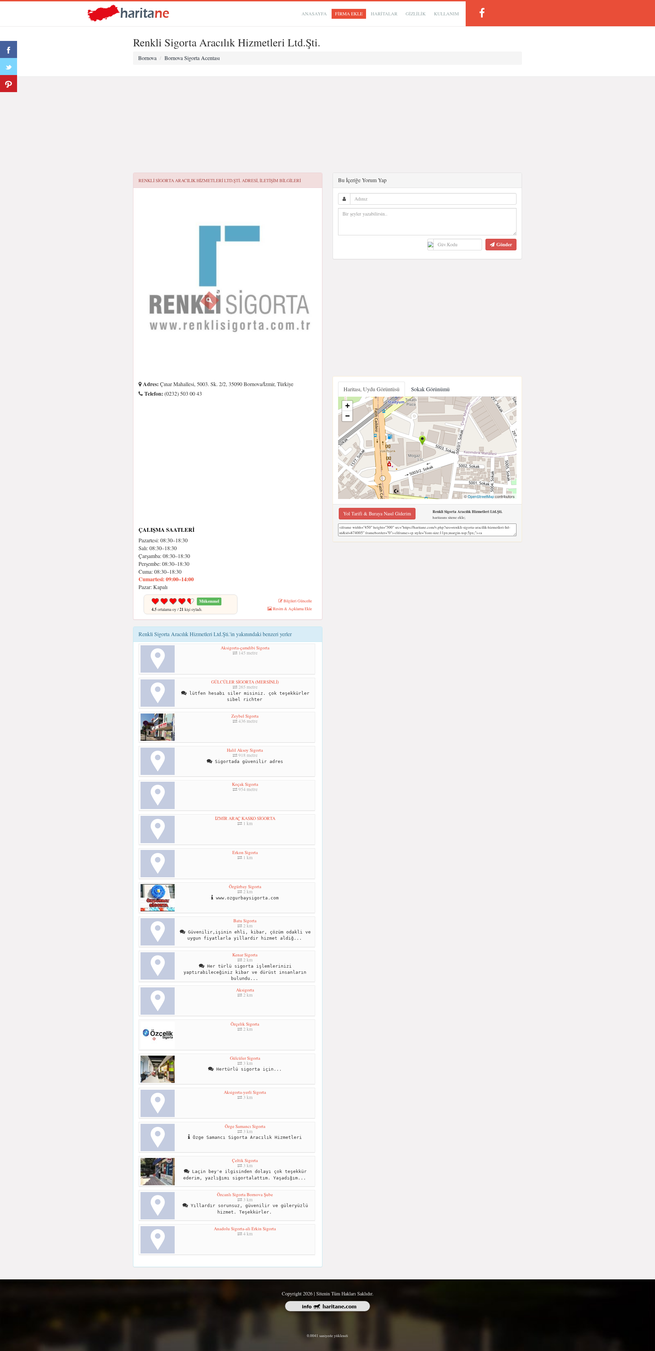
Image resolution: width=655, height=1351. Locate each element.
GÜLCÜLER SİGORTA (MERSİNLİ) (245, 682)
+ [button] (347, 405)
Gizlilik (416, 14)
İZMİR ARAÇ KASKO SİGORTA (245, 818)
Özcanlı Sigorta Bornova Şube (245, 1194)
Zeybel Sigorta (245, 716)
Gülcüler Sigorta (245, 1058)
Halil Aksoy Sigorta (245, 750)
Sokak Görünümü (430, 389)
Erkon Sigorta (245, 852)
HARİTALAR (384, 14)
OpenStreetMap (481, 496)
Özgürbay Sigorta (245, 886)
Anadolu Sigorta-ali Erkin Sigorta (245, 1228)
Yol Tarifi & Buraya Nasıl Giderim (377, 513)
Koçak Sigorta (245, 784)
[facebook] (482, 13)
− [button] (347, 416)
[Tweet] (8, 66)
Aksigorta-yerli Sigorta (245, 1092)
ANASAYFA (314, 14)
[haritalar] (128, 12)
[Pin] (8, 83)
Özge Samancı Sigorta (245, 1126)
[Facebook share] (8, 49)
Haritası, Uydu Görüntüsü (371, 389)
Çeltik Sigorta (245, 1160)
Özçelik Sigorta (245, 1024)
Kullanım (446, 14)
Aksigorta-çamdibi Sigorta (245, 648)
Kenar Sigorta (245, 955)
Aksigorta (245, 990)
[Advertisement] (327, 124)
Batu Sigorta (245, 920)
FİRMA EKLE (349, 14)
